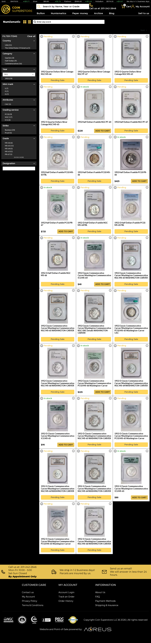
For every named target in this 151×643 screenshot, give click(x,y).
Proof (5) (8, 133)
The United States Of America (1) (17, 48)
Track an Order (66, 596)
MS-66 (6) (9, 143)
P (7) (6, 91)
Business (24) (10, 130)
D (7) (7, 94)
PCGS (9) (8, 114)
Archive (98, 13)
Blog (111, 13)
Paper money (80, 13)
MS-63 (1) (9, 151)
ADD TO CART (102, 131)
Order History (65, 601)
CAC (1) (8, 104)
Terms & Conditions (32, 605)
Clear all (31, 36)
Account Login (66, 592)
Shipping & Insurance (106, 605)
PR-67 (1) (8, 154)
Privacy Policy (29, 601)
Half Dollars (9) (11, 61)
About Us (100, 592)
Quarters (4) (9, 58)
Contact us (28, 592)
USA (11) (8, 45)
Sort (142, 30)
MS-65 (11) (9, 146)
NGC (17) (8, 117)
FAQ (97, 596)
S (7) (6, 88)
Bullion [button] (41, 13)
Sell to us (143, 13)
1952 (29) (8, 78)
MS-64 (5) (9, 148)
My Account (28, 596)
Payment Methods (105, 601)
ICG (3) (7, 120)
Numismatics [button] (58, 13)
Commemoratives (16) (13, 63)
